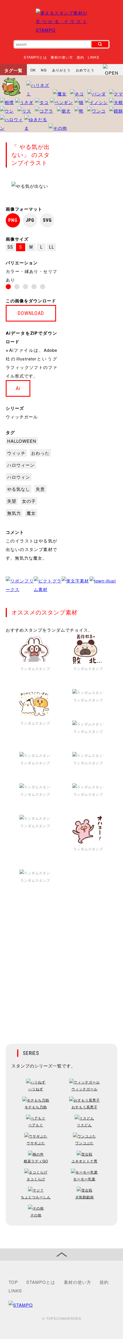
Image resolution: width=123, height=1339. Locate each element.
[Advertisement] (61, 968)
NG (44, 69)
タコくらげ (36, 1178)
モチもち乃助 (36, 1106)
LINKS (93, 57)
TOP (13, 1282)
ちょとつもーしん (36, 1196)
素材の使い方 (62, 57)
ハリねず (35, 1088)
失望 (11, 501)
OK (33, 69)
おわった (40, 453)
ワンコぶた (84, 1142)
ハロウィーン (21, 465)
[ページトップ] (61, 1254)
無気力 (14, 513)
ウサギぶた (36, 1142)
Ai (18, 388)
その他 (35, 1214)
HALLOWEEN (21, 441)
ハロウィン (18, 477)
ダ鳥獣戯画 (84, 1196)
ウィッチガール (22, 417)
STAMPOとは (35, 57)
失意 (40, 489)
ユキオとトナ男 (85, 1160)
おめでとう (85, 69)
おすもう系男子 (85, 1106)
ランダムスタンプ (35, 668)
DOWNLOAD (31, 313)
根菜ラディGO (36, 1160)
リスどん (84, 1124)
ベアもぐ (35, 1124)
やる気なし (18, 489)
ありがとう (61, 69)
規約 (80, 57)
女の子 (29, 501)
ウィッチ (16, 453)
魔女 (31, 513)
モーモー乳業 (84, 1178)
